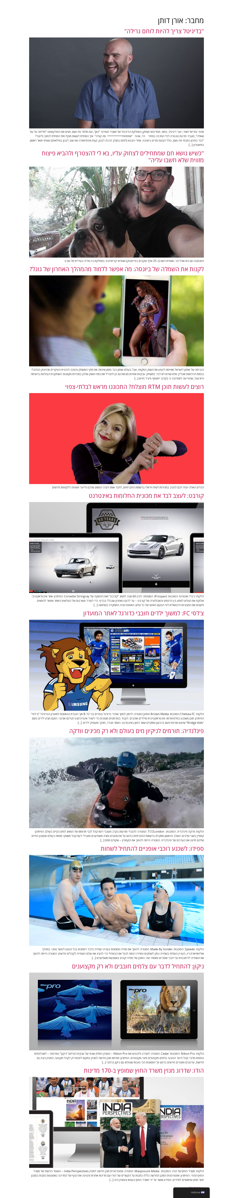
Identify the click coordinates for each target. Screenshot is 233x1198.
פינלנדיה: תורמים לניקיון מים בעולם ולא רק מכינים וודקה (136, 731)
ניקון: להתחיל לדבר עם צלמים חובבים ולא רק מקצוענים (138, 966)
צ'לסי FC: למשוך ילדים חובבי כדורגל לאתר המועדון (143, 613)
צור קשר (188, 7)
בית (215, 7)
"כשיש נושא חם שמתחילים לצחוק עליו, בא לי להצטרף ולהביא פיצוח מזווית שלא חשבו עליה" (123, 156)
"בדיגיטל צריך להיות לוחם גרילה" (164, 31)
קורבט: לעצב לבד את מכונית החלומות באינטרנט (146, 496)
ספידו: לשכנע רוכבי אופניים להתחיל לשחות (152, 848)
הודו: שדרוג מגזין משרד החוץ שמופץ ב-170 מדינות (144, 1070)
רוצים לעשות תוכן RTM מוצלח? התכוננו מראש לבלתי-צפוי (134, 387)
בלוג (202, 7)
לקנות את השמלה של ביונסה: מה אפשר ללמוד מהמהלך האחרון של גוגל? (117, 269)
